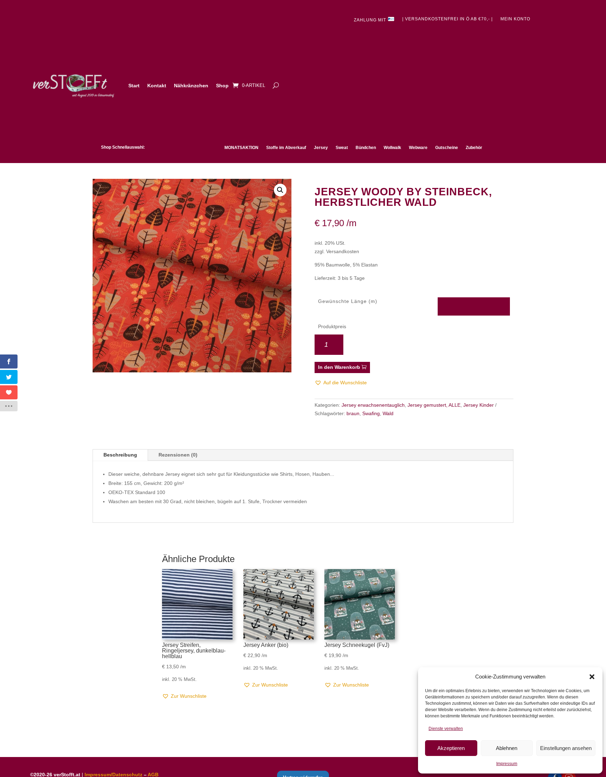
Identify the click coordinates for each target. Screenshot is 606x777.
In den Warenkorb (339, 367)
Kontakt (156, 85)
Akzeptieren (451, 748)
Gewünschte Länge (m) (347, 301)
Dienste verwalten (446, 728)
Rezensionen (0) (178, 455)
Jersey (321, 147)
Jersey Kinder (478, 405)
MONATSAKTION (241, 147)
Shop (222, 85)
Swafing (371, 413)
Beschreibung (120, 455)
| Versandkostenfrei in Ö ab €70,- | (447, 18)
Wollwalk (392, 147)
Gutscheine (446, 147)
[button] (591, 676)
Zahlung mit (371, 20)
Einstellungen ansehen (566, 748)
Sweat (342, 147)
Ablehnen (506, 748)
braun (352, 413)
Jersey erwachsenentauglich (373, 405)
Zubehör (474, 147)
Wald (388, 413)
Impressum (506, 763)
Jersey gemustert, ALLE (434, 405)
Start (134, 85)
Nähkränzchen (191, 85)
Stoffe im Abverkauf (286, 147)
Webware (418, 147)
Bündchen (366, 147)
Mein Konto (515, 18)
